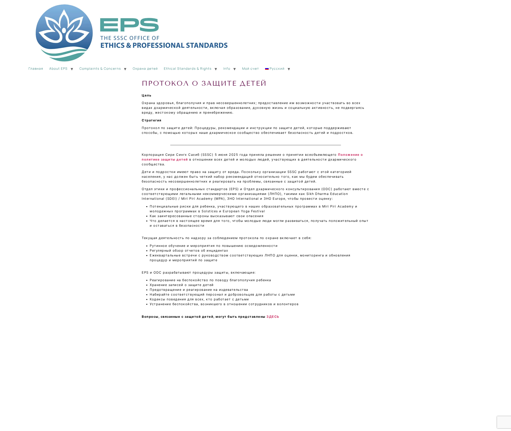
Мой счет (250, 68)
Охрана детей (145, 68)
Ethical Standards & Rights (188, 68)
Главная (36, 68)
